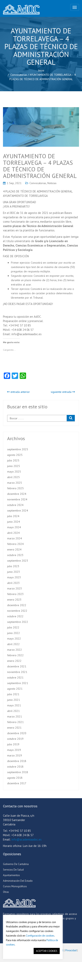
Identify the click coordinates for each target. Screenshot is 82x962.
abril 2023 (13, 583)
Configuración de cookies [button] (40, 935)
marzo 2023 (14, 588)
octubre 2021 (15, 677)
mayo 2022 (14, 638)
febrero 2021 (15, 722)
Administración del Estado (18, 880)
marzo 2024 (14, 538)
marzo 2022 (14, 649)
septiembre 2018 (17, 772)
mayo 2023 (14, 577)
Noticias (52, 183)
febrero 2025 (15, 488)
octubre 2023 (15, 555)
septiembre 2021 (17, 683)
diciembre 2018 (16, 761)
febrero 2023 (15, 594)
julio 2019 (13, 744)
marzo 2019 (14, 755)
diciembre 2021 (16, 666)
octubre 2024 (15, 505)
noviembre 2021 (17, 672)
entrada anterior (20, 392)
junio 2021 (13, 700)
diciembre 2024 (16, 494)
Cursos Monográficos (15, 886)
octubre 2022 (15, 616)
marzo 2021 (14, 716)
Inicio (41, 70)
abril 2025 (13, 477)
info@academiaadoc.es (27, 839)
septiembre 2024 (17, 510)
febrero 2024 (15, 544)
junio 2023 (13, 572)
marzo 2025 (14, 482)
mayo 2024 (14, 527)
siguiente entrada (61, 392)
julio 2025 (13, 460)
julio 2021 (13, 694)
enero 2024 (14, 549)
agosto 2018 (14, 778)
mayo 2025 (14, 471)
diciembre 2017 (16, 783)
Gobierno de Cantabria (16, 864)
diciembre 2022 (16, 605)
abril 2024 (13, 533)
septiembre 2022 (17, 622)
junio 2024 (13, 521)
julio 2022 (13, 627)
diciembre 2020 (16, 733)
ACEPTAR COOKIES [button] (46, 951)
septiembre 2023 (17, 560)
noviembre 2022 (17, 611)
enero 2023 (14, 599)
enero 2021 (14, 727)
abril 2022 (13, 644)
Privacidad (71, 950)
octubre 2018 (15, 766)
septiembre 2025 (17, 449)
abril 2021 (13, 711)
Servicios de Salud (13, 869)
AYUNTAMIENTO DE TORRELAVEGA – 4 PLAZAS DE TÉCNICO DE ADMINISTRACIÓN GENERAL (40, 166)
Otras (6, 892)
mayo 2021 (14, 705)
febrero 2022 (15, 655)
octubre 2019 (15, 739)
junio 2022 (13, 633)
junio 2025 (13, 466)
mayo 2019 (14, 750)
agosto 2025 (14, 455)
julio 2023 (13, 566)
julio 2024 (13, 516)
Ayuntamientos (11, 875)
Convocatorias (18, 75)
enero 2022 (14, 661)
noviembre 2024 (17, 499)
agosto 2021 (14, 688)
